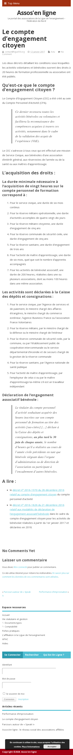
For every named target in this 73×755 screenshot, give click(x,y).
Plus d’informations (31, 746)
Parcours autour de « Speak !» (18, 724)
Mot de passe (8, 678)
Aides (5, 643)
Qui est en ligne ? (53, 654)
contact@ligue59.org (15, 51)
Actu (53, 51)
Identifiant (7, 664)
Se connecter (12, 654)
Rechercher (32, 654)
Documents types (13, 622)
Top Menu (14, 3)
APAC (5, 639)
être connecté (20, 567)
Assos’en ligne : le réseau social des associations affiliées (33, 729)
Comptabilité (11, 626)
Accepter (52, 746)
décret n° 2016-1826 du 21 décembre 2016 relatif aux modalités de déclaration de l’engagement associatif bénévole (37, 509)
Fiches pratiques (11, 630)
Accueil (6, 615)
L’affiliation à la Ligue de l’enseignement (23, 635)
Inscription (23, 699)
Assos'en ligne (36, 13)
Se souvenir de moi (15, 693)
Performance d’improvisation (53, 591)
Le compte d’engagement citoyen (20, 719)
